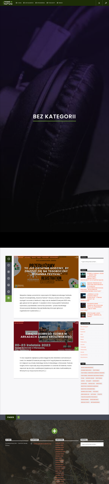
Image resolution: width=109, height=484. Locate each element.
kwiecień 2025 (60, 482)
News (39, 279)
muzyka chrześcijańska (89, 408)
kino (83, 403)
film (82, 400)
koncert (96, 403)
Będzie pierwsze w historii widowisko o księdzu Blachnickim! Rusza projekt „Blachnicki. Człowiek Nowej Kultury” (92, 309)
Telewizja (83, 369)
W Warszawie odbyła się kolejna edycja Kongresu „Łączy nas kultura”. (92, 329)
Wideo (61, 3)
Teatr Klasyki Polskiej (89, 419)
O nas (19, 3)
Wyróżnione (84, 379)
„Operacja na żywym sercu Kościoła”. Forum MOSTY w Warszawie (91, 319)
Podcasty (52, 3)
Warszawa (85, 421)
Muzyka (99, 405)
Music (34, 279)
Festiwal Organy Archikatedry (92, 397)
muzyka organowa (88, 411)
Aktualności (29, 3)
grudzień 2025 (60, 469)
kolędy (88, 403)
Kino (82, 356)
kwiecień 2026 (60, 465)
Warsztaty (84, 371)
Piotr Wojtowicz (19, 307)
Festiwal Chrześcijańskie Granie (92, 395)
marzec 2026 (59, 467)
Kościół (84, 405)
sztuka (93, 416)
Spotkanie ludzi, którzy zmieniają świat (94, 336)
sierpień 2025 (59, 478)
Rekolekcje (85, 416)
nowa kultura (86, 413)
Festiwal (27, 279)
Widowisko (94, 421)
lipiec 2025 (59, 480)
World (82, 374)
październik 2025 (60, 473)
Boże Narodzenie (87, 389)
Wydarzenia (41, 3)
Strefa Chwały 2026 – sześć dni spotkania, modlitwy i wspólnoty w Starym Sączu (92, 299)
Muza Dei (92, 405)
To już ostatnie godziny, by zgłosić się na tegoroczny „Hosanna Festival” (46, 293)
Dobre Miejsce (86, 392)
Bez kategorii (18, 279)
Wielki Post (85, 424)
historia (99, 400)
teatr (100, 416)
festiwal (96, 392)
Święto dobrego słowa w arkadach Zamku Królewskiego (46, 357)
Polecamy (45, 279)
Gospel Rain (90, 400)
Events (82, 351)
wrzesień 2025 (60, 476)
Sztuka (82, 366)
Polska (95, 413)
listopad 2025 (59, 471)
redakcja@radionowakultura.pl (42, 466)
